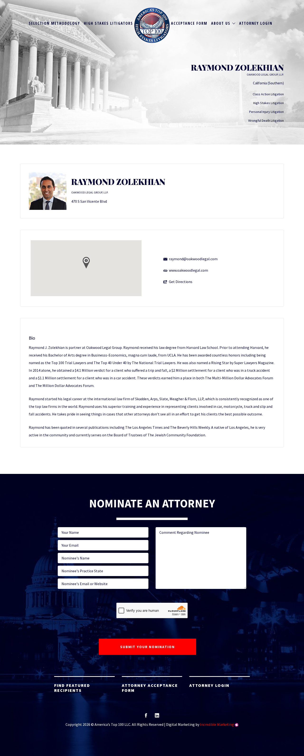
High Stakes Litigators (108, 23)
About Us (220, 23)
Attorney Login (255, 23)
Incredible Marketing (217, 724)
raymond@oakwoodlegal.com (193, 258)
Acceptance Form (189, 23)
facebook (146, 717)
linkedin (157, 717)
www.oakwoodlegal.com (188, 270)
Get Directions (180, 281)
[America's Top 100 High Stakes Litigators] (152, 25)
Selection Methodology (54, 23)
